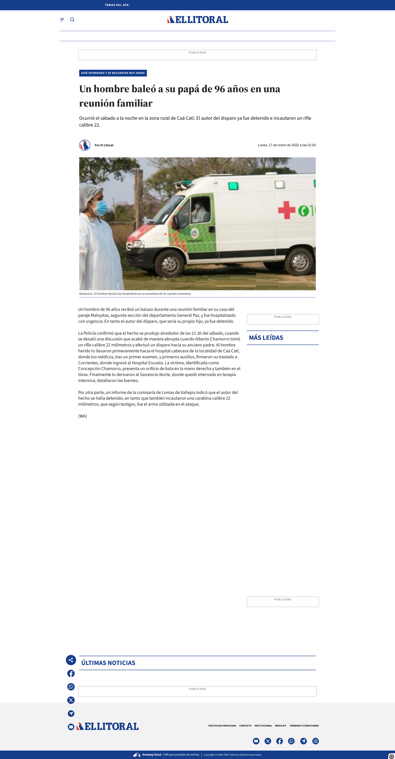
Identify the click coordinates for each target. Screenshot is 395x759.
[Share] (71, 660)
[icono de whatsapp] (291, 741)
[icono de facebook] (279, 741)
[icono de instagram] (315, 741)
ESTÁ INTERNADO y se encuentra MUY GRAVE (113, 73)
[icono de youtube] (256, 741)
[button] (71, 673)
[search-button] (72, 19)
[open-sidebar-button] (62, 19)
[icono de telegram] (303, 741)
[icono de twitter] (268, 741)
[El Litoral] (197, 19)
